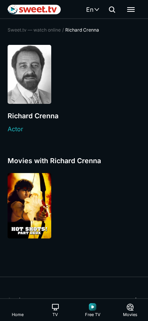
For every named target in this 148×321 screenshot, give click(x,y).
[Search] (111, 9)
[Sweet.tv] (34, 9)
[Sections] (130, 9)
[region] (74, 205)
